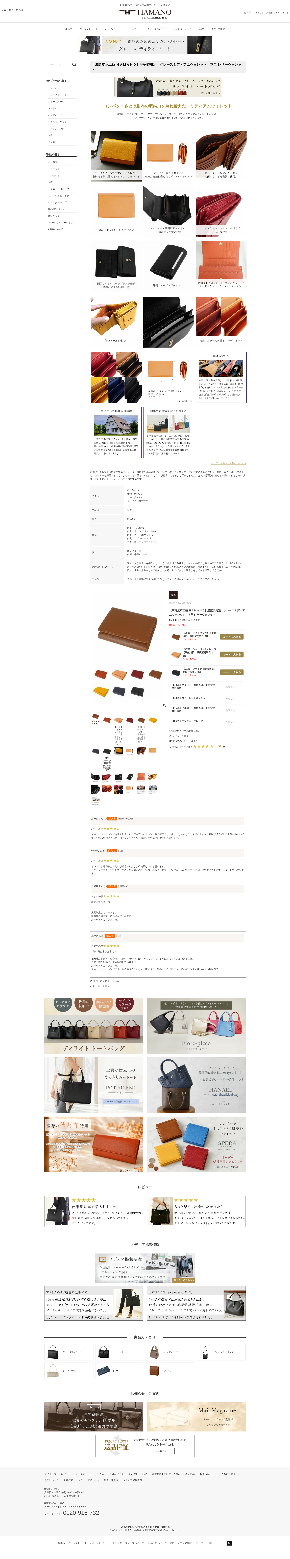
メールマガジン (84, 1474)
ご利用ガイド (273, 13)
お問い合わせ (207, 1474)
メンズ (51, 142)
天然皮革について (72, 1480)
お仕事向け (54, 162)
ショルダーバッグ (182, 29)
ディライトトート (88, 29)
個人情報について (137, 1474)
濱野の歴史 (93, 1480)
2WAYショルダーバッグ (60, 222)
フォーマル (54, 168)
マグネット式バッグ (58, 195)
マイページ (50, 1474)
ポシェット (54, 175)
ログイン (248, 13)
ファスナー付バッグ (58, 189)
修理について (51, 1480)
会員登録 (259, 13)
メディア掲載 (218, 29)
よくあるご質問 (227, 1474)
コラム (100, 1474)
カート (286, 13)
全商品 (68, 29)
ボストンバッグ (56, 128)
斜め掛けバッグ (56, 209)
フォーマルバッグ (156, 29)
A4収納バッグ (55, 229)
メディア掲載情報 (132, 1480)
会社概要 (190, 1474)
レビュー (65, 1474)
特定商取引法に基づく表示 (166, 1474)
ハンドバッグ (112, 29)
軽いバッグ (54, 215)
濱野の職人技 (111, 1480)
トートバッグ (133, 29)
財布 (201, 29)
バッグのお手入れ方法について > (228, 463)
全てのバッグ (55, 88)
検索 (229, 1543)
